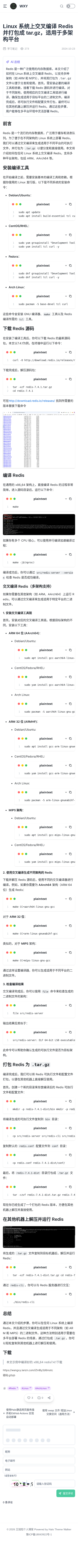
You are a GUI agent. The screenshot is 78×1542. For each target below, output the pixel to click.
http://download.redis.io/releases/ (32, 401)
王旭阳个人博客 (25, 1529)
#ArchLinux (42, 1388)
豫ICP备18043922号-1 (39, 1534)
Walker (67, 1529)
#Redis (13, 1388)
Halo (51, 1529)
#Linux (26, 1388)
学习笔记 (12, 48)
